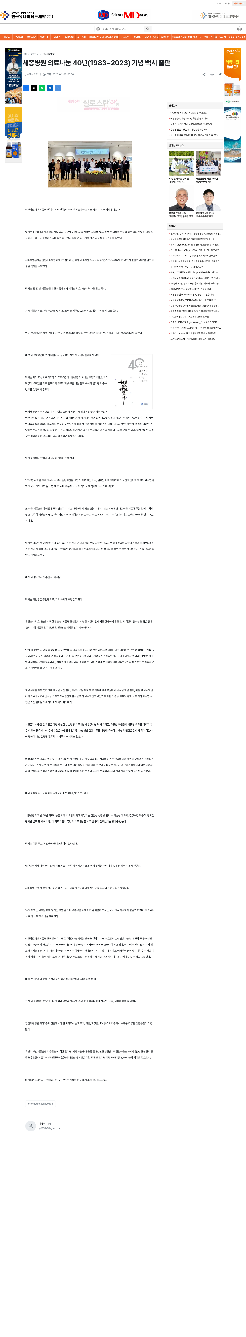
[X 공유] (34, 88)
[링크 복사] (58, 88)
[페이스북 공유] (26, 88)
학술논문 (165, 37)
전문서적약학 (48, 54)
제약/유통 (44, 37)
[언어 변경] (239, 29)
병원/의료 (31, 37)
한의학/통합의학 (179, 37)
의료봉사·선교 (221, 37)
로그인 (218, 3)
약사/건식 (69, 37)
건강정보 (125, 37)
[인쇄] (212, 74)
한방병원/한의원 (96, 37)
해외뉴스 (208, 37)
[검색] (147, 29)
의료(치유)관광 (151, 37)
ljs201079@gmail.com (50, 1128)
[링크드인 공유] (50, 88)
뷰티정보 (138, 37)
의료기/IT (81, 37)
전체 (24, 54)
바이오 (57, 37)
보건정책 (19, 37)
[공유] (204, 74)
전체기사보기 (239, 3)
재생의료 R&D (111, 37)
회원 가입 (226, 3)
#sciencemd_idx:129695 (40, 1103)
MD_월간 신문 (194, 37)
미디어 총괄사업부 (237, 37)
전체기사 (6, 37)
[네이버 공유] (42, 88)
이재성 (30, 74)
